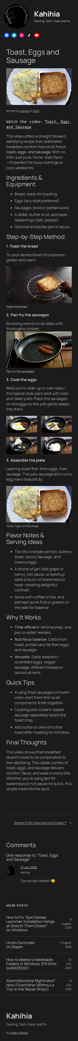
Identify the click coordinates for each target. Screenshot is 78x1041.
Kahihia (47, 14)
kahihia (24, 111)
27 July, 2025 (29, 867)
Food (36, 111)
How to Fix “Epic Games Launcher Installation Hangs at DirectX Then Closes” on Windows (30, 923)
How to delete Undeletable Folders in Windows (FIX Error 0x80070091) (31, 963)
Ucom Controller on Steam (20, 945)
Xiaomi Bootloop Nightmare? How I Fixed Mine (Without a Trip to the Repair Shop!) (30, 985)
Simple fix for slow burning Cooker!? (40, 823)
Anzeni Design (19, 1033)
